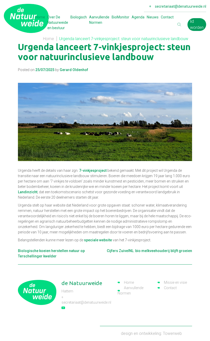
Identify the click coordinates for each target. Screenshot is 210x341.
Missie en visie (175, 282)
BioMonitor (120, 17)
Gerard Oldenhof (74, 70)
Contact (167, 17)
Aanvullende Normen (99, 20)
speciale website (98, 240)
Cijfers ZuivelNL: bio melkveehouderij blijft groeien (149, 251)
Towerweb (172, 333)
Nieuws (153, 17)
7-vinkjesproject (93, 170)
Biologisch (78, 17)
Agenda (138, 17)
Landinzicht (27, 192)
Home (40, 17)
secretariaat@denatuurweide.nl (180, 6)
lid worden (197, 24)
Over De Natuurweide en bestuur (57, 22)
